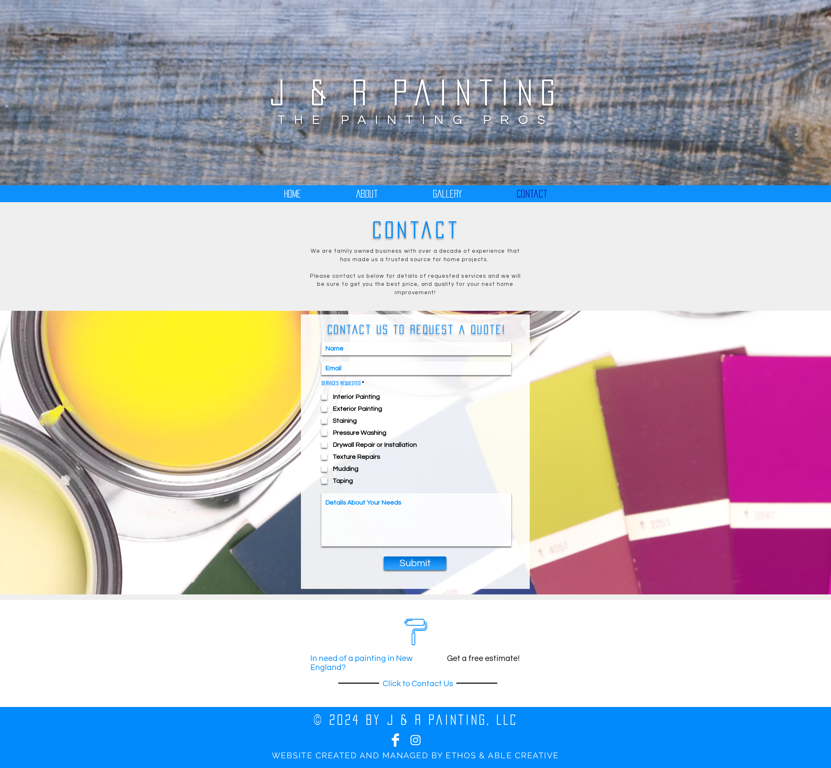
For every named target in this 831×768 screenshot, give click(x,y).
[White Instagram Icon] (415, 740)
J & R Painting (416, 92)
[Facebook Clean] (395, 740)
